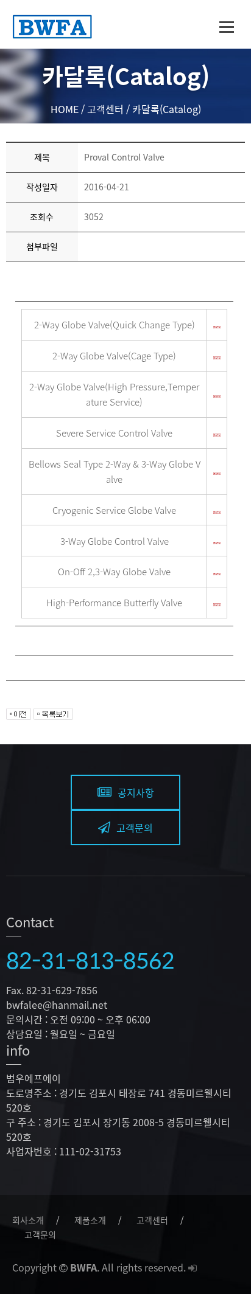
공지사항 (136, 792)
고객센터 (152, 1220)
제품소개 (90, 1220)
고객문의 (134, 827)
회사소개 (28, 1220)
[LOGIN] (192, 1267)
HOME (65, 109)
